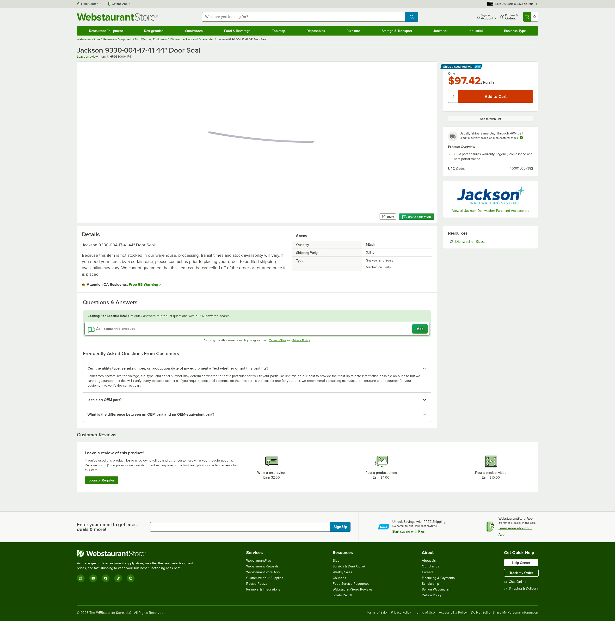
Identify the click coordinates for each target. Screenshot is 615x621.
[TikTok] (118, 578)
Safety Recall (342, 595)
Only (451, 73)
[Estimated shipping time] (521, 137)
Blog (336, 560)
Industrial (476, 31)
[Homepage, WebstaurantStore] (117, 17)
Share (390, 216)
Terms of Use (277, 340)
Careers (428, 572)
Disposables (316, 31)
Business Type (515, 31)
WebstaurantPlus (258, 560)
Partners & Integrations (263, 589)
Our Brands (430, 566)
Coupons (339, 578)
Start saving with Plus (408, 531)
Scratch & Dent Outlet (349, 566)
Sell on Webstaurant (436, 589)
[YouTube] (93, 578)
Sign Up (340, 527)
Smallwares (194, 31)
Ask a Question (419, 217)
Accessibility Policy (453, 612)
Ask (420, 329)
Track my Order (521, 573)
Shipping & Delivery (523, 588)
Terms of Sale (377, 612)
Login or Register (101, 480)
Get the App (120, 4)
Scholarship (430, 583)
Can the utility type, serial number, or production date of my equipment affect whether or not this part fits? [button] (177, 368)
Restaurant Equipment (106, 31)
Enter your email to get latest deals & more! (107, 527)
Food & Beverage (237, 31)
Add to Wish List (490, 119)
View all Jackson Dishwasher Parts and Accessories (490, 211)
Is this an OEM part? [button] (104, 400)
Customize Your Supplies (264, 578)
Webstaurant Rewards (262, 566)
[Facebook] (106, 578)
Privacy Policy (301, 340)
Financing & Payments (438, 578)
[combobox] (303, 17)
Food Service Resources (351, 583)
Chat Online (517, 582)
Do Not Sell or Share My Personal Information (504, 612)
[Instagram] (81, 578)
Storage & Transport (397, 31)
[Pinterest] (131, 578)
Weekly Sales (342, 572)
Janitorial (440, 31)
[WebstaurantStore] (137, 553)
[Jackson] (490, 195)
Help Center (89, 4)
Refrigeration (154, 31)
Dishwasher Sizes (484, 241)
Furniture (353, 31)
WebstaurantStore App (263, 572)
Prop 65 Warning (143, 284)
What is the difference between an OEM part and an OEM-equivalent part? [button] (150, 414)
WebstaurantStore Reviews (353, 589)
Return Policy (432, 595)
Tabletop (278, 31)
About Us (429, 560)
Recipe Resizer (257, 583)
